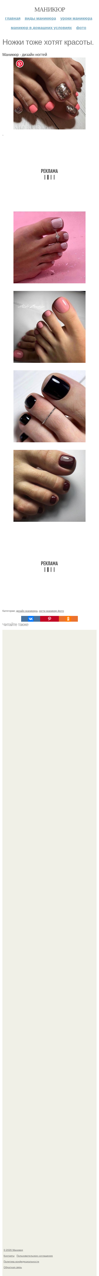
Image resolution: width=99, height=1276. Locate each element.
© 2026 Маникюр (13, 1250)
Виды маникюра (40, 18)
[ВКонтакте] (30, 619)
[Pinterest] (49, 619)
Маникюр (49, 9)
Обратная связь (13, 1267)
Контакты (9, 1255)
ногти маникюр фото (51, 611)
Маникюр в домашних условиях (41, 27)
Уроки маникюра (76, 18)
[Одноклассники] (68, 619)
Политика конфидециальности (21, 1261)
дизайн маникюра (26, 611)
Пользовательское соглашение (35, 1255)
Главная (12, 18)
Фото (81, 27)
